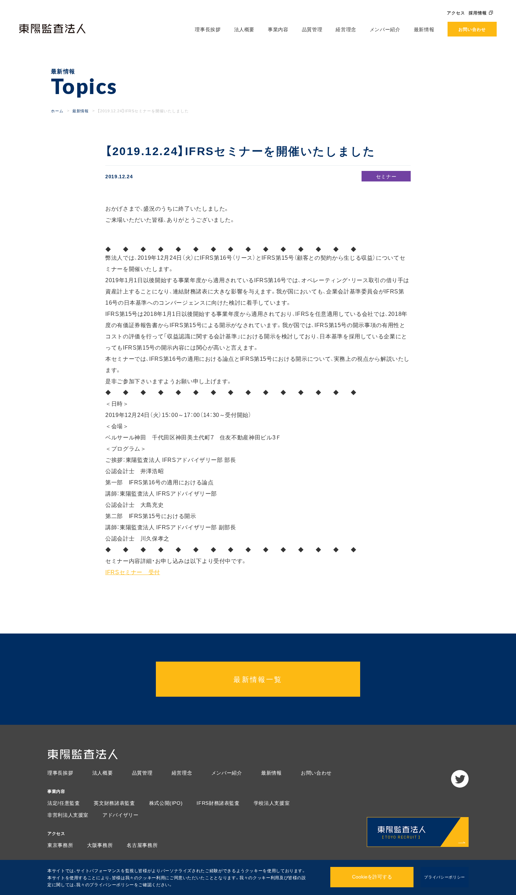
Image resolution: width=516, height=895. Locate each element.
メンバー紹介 (385, 29)
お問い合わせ (472, 29)
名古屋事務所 (142, 844)
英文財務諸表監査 (114, 802)
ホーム (57, 111)
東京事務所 (60, 844)
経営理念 (346, 29)
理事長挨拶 (207, 29)
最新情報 (424, 29)
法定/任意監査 (63, 802)
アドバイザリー (120, 814)
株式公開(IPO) (166, 802)
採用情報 (478, 13)
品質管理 (312, 29)
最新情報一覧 (257, 679)
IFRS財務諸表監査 (218, 802)
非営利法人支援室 (67, 814)
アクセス (456, 13)
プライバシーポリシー (444, 877)
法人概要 (244, 29)
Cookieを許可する (372, 877)
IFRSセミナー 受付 (132, 572)
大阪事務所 (100, 844)
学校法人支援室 (272, 802)
